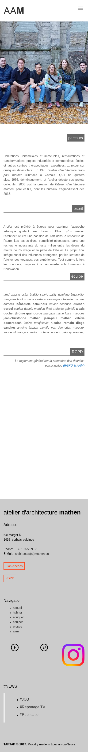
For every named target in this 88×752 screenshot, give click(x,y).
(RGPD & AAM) (73, 365)
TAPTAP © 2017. (15, 744)
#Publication (30, 715)
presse (17, 626)
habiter (17, 612)
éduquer (18, 617)
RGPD (77, 352)
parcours (75, 138)
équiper (18, 622)
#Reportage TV (32, 707)
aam (16, 631)
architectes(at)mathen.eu (32, 554)
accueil (18, 608)
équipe (77, 276)
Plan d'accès (14, 566)
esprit (78, 209)
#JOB (24, 699)
